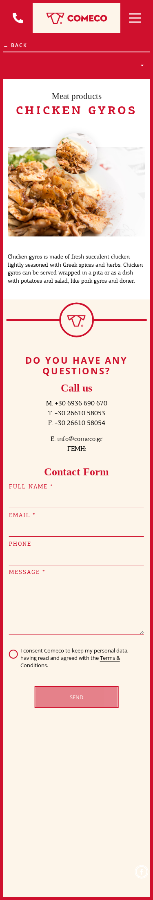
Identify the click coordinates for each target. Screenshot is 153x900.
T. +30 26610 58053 (76, 413)
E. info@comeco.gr (76, 438)
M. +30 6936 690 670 (76, 403)
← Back (15, 45)
